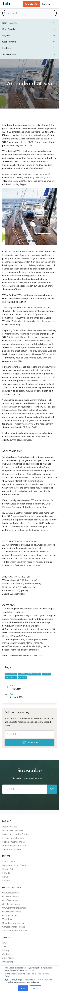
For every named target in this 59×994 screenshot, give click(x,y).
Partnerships (8, 961)
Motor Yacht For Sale (12, 830)
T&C (4, 946)
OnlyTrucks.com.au (11, 904)
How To (6, 873)
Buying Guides (9, 869)
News (5, 876)
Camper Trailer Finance (13, 926)
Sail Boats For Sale (11, 849)
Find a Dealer (8, 861)
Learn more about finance (14, 930)
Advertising (8, 957)
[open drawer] (53, 4)
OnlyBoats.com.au (11, 896)
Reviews (6, 880)
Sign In (46, 4)
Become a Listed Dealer (14, 865)
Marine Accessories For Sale (16, 834)
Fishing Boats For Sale (13, 838)
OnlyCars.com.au (10, 900)
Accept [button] (23, 988)
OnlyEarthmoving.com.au (14, 907)
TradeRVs (7, 919)
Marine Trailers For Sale (13, 841)
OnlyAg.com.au (9, 915)
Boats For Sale (9, 826)
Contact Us (7, 954)
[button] (29, 23)
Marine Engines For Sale (14, 845)
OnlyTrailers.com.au (11, 911)
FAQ (4, 942)
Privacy (5, 950)
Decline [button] (36, 988)
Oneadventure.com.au (13, 923)
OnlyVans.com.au (10, 892)
